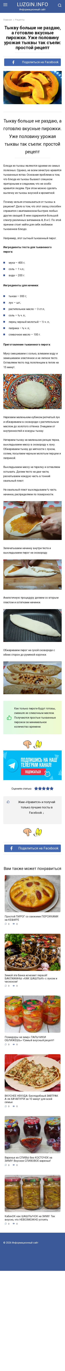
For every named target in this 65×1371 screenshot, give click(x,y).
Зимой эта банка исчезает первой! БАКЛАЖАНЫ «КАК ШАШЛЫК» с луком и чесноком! (31, 978)
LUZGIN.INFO (32, 4)
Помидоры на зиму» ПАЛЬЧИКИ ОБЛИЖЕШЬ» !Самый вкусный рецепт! (29, 1038)
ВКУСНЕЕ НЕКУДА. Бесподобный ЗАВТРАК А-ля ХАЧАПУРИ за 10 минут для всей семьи (31, 1099)
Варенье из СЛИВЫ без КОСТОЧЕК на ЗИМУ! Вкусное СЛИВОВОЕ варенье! (28, 1159)
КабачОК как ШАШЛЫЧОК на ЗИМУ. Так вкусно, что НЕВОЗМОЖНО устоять (30, 1218)
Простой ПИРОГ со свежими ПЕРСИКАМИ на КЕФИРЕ (31, 918)
